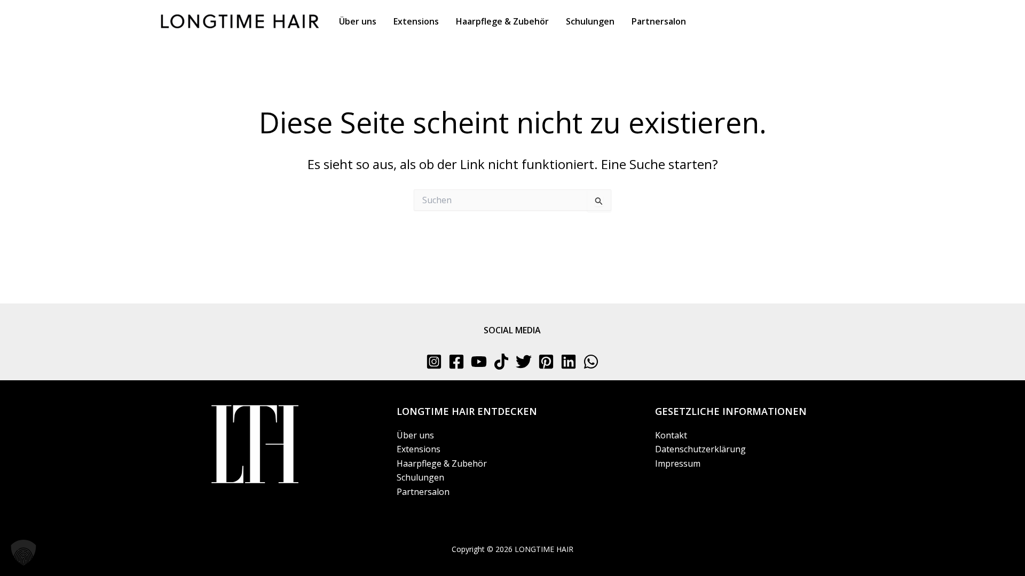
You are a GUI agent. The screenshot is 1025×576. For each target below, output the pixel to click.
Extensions (418, 449)
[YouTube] (479, 362)
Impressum (677, 463)
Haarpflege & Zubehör (442, 463)
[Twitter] (524, 362)
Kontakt (671, 435)
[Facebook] (456, 362)
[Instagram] (434, 362)
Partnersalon (423, 492)
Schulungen (420, 477)
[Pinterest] (546, 362)
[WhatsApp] (591, 362)
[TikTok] (501, 362)
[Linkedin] (569, 362)
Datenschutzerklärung (700, 449)
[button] (23, 552)
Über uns (415, 435)
